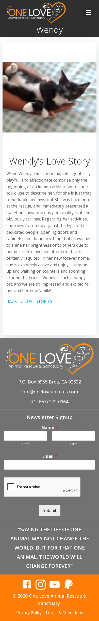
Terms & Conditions (64, 612)
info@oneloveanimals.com (49, 392)
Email (49, 456)
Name (49, 427)
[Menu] (88, 12)
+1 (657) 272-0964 (49, 401)
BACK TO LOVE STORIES (29, 301)
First (25, 444)
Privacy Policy (29, 612)
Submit (49, 510)
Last (73, 444)
